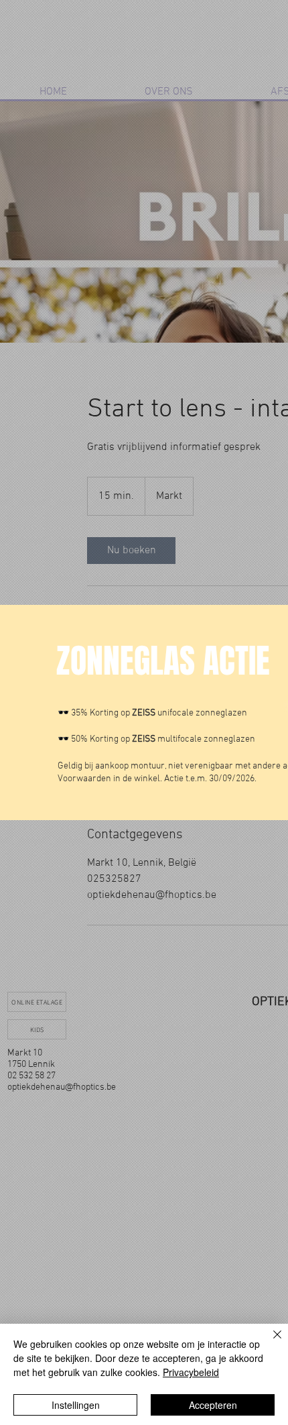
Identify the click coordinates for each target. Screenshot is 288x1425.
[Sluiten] (269, 1342)
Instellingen (76, 1405)
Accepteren (213, 1405)
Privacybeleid (191, 1372)
